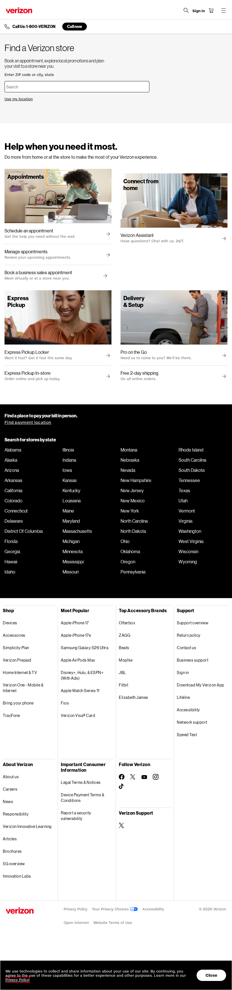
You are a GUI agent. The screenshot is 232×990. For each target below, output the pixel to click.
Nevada (128, 470)
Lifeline (183, 697)
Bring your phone (18, 703)
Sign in (183, 672)
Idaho (10, 572)
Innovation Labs (17, 876)
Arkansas (13, 480)
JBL (122, 672)
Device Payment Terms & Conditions (82, 797)
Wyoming (188, 561)
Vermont (187, 511)
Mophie (125, 660)
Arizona (12, 470)
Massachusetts (77, 531)
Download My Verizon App (200, 684)
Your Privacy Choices (111, 909)
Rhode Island (191, 450)
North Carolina (134, 521)
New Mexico (133, 500)
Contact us (186, 647)
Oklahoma (130, 551)
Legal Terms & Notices (81, 782)
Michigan (71, 541)
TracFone (11, 715)
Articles (10, 838)
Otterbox (127, 622)
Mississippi (73, 561)
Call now (74, 26)
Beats (124, 647)
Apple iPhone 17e (76, 635)
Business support (192, 660)
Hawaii (11, 561)
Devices (10, 622)
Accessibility (188, 709)
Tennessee (189, 480)
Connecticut (16, 511)
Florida (11, 541)
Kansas (70, 480)
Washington (190, 531)
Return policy (189, 635)
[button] (104, 276)
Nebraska (130, 460)
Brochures (12, 851)
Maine (68, 511)
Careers (10, 789)
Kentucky (71, 490)
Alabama (13, 450)
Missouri (71, 572)
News (8, 801)
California (13, 490)
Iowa (67, 470)
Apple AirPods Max (78, 660)
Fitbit (123, 684)
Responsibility (16, 814)
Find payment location (28, 422)
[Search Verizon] (186, 10)
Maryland (71, 521)
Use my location (19, 99)
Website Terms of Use (112, 923)
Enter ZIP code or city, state (29, 75)
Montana (129, 450)
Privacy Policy (75, 909)
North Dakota (133, 531)
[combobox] (77, 86)
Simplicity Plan (16, 647)
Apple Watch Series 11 (80, 690)
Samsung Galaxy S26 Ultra (84, 647)
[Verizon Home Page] (19, 10)
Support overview (192, 622)
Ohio (125, 541)
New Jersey (132, 490)
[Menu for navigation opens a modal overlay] (223, 10)
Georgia (12, 551)
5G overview (14, 863)
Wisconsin (188, 551)
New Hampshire (136, 480)
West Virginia (191, 541)
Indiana (69, 460)
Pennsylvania (133, 572)
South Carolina (192, 460)
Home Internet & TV (20, 672)
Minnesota (73, 551)
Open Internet (76, 923)
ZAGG (124, 635)
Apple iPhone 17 (75, 622)
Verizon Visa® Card (78, 715)
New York (130, 511)
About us (11, 776)
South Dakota (192, 470)
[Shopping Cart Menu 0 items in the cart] (211, 10)
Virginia (185, 521)
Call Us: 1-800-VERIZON (33, 27)
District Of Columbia (24, 531)
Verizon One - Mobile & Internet (23, 687)
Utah (183, 500)
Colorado (13, 500)
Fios (65, 703)
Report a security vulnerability (76, 815)
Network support (192, 722)
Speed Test (187, 734)
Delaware (14, 521)
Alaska (11, 460)
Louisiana (72, 500)
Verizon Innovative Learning (27, 826)
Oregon (128, 561)
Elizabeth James (133, 697)
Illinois (68, 450)
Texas (184, 490)
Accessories (14, 635)
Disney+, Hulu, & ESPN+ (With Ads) (82, 675)
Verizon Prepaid (17, 660)
